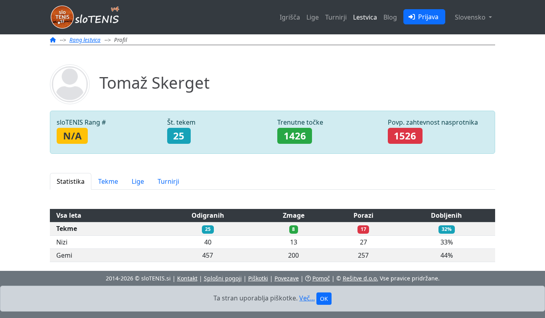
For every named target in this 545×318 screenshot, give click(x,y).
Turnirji (336, 17)
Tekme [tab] (108, 181)
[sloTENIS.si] (53, 40)
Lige (312, 17)
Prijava (427, 16)
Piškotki (258, 278)
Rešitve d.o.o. (360, 278)
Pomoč (321, 278)
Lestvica (365, 17)
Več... (307, 298)
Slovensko (471, 17)
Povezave (286, 278)
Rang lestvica (85, 40)
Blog (390, 17)
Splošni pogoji (223, 278)
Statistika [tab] (71, 181)
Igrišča (290, 17)
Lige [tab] (138, 181)
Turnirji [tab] (168, 181)
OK (324, 298)
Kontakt (187, 278)
